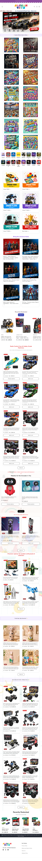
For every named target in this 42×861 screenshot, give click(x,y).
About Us (23, 850)
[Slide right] (23, 508)
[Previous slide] (14, 29)
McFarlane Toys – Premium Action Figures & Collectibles (11, 280)
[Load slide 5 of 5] (25, 29)
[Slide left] (18, 508)
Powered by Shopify (19, 860)
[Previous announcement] (2, 1)
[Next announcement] (40, 1)
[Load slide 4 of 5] (23, 29)
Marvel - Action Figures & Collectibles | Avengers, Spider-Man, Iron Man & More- (10, 258)
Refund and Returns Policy (27, 848)
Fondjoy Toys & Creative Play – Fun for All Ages (29, 280)
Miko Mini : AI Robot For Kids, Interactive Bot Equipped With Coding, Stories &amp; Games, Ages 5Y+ (30, 497)
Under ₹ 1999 (6, 210)
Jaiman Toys (14, 860)
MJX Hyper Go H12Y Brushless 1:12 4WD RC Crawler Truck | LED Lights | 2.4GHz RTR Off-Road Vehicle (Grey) (11, 728)
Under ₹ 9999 (6, 231)
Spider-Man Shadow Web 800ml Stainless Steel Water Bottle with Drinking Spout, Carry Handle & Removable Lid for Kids (10, 537)
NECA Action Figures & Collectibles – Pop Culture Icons (10, 303)
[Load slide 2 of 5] (19, 29)
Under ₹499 (6, 189)
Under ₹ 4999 (25, 210)
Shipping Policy (25, 853)
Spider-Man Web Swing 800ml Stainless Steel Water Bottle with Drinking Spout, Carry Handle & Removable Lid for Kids (31, 537)
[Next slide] (27, 29)
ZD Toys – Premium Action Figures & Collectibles (30, 303)
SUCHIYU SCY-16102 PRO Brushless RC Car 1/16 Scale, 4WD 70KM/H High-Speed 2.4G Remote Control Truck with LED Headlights (30, 704)
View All (21, 314)
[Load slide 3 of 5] (21, 29)
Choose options (11, 378)
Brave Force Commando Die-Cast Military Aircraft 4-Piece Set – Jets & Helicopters (10, 578)
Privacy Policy (24, 845)
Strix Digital (31, 860)
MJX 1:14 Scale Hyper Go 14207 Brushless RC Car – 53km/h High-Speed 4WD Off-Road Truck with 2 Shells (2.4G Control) (11, 704)
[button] (2, 6)
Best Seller (25, 231)
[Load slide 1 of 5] (17, 29)
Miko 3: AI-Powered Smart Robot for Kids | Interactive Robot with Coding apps (8, 497)
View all (21, 467)
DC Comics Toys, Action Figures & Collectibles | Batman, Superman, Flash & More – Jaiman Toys (30, 258)
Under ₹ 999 (25, 189)
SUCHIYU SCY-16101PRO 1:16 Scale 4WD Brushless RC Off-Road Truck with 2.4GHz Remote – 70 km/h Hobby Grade (30, 776)
